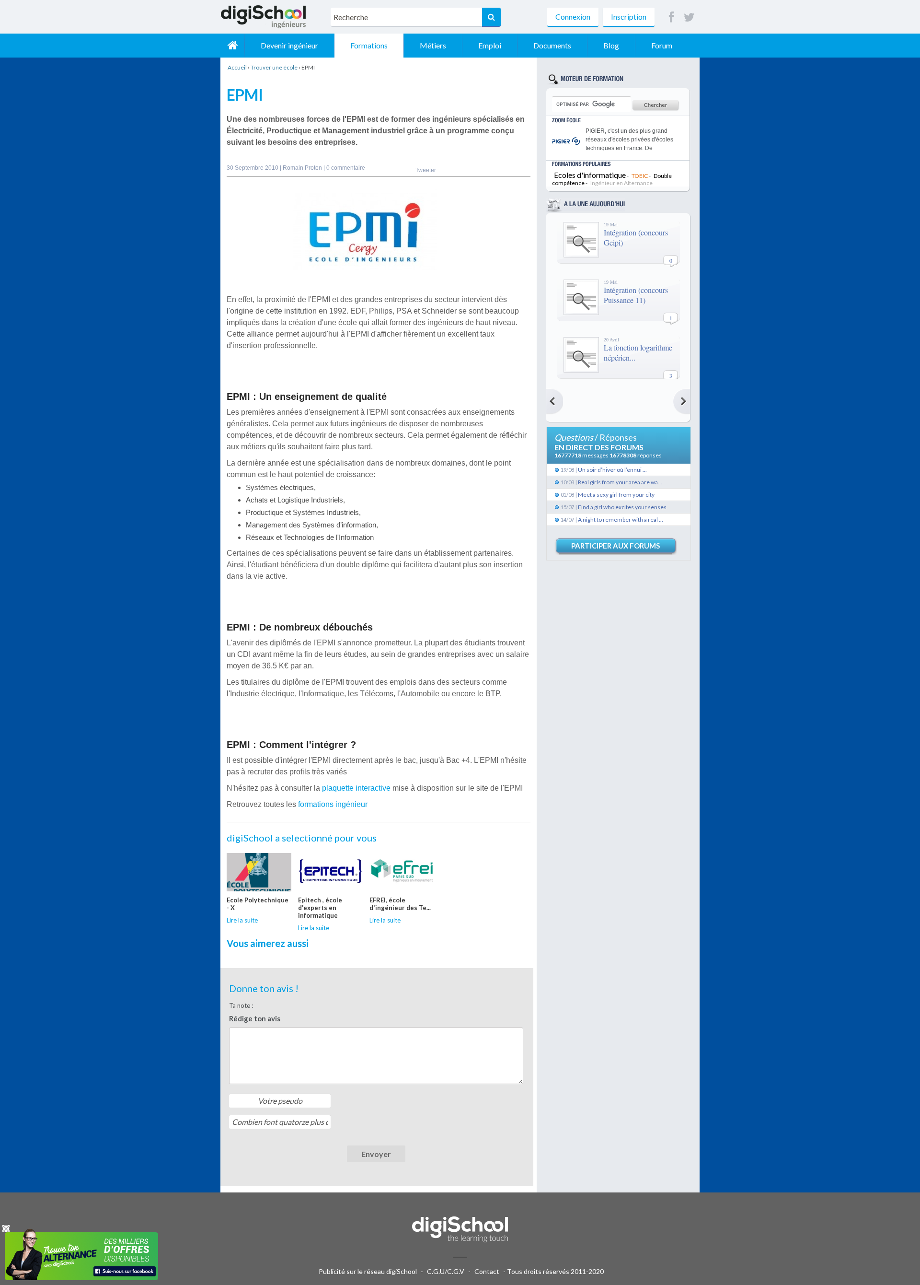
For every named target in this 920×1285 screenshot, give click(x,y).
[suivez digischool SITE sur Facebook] (671, 17)
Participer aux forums (615, 545)
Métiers (433, 45)
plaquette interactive (356, 788)
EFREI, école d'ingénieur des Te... (400, 903)
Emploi (489, 45)
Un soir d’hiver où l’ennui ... (612, 469)
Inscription (628, 16)
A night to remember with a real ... (620, 519)
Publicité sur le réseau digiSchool (368, 1271)
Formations (369, 45)
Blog (611, 45)
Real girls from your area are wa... (620, 482)
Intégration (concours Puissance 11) (636, 295)
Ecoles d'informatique (590, 174)
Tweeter (425, 170)
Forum (661, 45)
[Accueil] (232, 46)
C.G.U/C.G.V (445, 1271)
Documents (552, 45)
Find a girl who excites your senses (622, 507)
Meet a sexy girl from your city (616, 494)
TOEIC (640, 175)
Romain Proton (303, 167)
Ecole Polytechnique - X (257, 903)
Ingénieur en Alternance (621, 183)
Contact (486, 1271)
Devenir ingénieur (289, 45)
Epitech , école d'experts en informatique (320, 907)
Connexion (572, 16)
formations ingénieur (333, 804)
